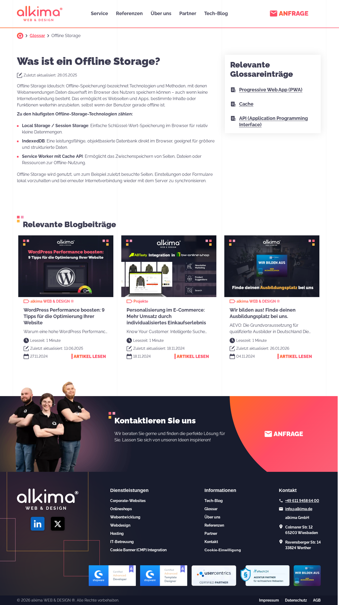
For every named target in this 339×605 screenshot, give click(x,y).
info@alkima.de (298, 509)
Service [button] (99, 13)
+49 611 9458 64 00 (302, 501)
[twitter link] (58, 524)
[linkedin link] (37, 524)
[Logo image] (40, 13)
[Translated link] (20, 36)
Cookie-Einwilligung (222, 550)
